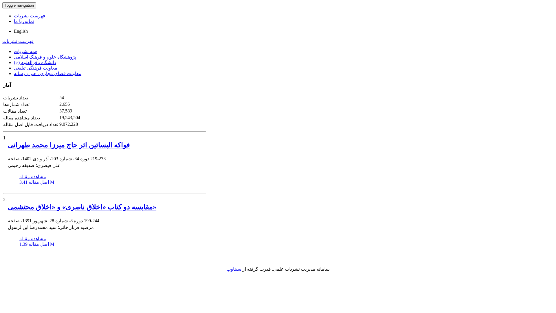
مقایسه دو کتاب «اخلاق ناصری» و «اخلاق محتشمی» (82, 207)
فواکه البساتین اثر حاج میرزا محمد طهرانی (69, 145)
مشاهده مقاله (32, 176)
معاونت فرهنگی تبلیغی (35, 67)
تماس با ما (24, 21)
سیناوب (233, 269)
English (21, 31)
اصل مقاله (36, 182)
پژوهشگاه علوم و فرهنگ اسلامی (45, 56)
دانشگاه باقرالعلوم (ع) (35, 62)
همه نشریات (25, 51)
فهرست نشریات (29, 15)
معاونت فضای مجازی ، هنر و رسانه (47, 73)
